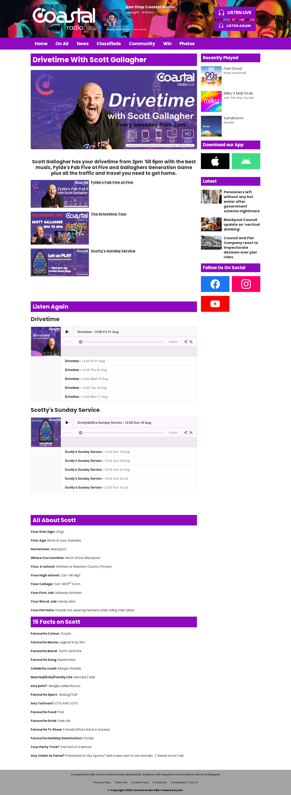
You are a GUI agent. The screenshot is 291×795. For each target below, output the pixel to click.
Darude (229, 122)
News (83, 44)
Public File (121, 782)
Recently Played (220, 58)
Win (167, 44)
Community (142, 44)
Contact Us (160, 782)
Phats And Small (118, 29)
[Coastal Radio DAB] (64, 19)
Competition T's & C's (184, 782)
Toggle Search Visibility (254, 44)
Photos (187, 44)
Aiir (180, 790)
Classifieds (109, 44)
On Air (62, 44)
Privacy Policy (102, 782)
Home (41, 44)
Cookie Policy (140, 782)
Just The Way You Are (239, 98)
